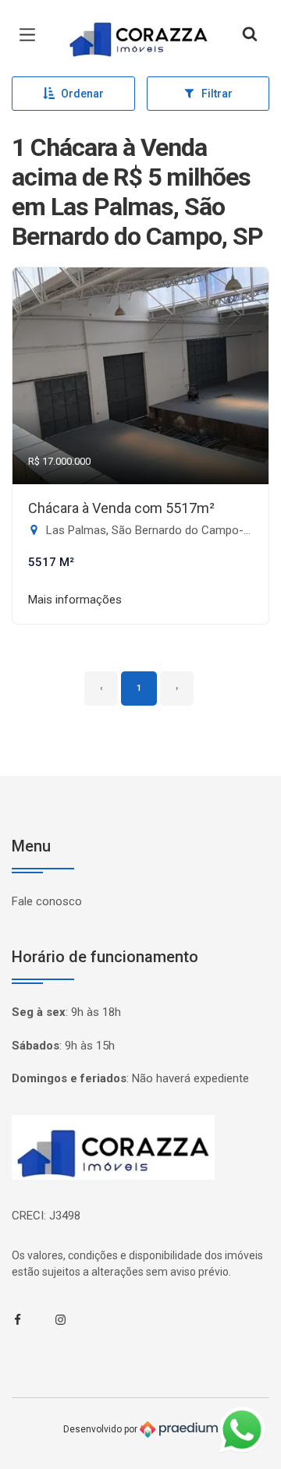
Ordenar (82, 93)
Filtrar (217, 93)
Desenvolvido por (101, 1429)
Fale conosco (47, 901)
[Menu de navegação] (31, 35)
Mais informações (75, 600)
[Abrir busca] (249, 35)
